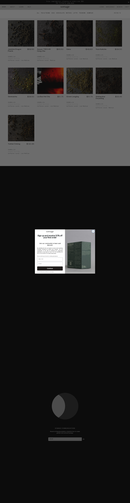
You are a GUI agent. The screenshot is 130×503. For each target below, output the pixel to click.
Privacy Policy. (53, 253)
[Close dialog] (93, 231)
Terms (49, 253)
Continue (50, 268)
